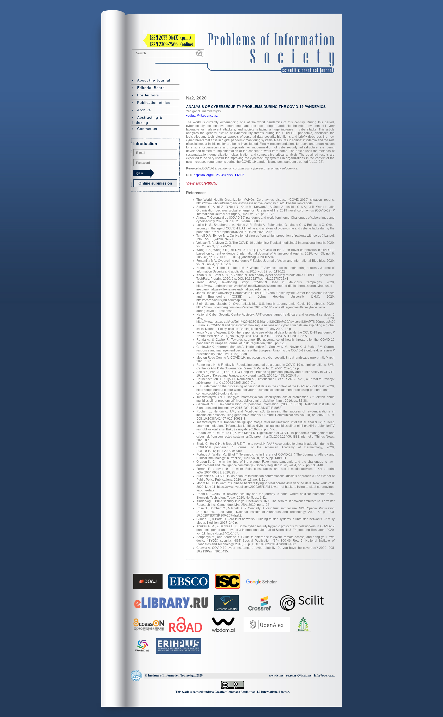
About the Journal (153, 80)
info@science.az (324, 675)
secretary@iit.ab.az (298, 675)
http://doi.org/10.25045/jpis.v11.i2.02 (219, 175)
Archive (144, 110)
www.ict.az (276, 675)
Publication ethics (153, 102)
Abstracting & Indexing (147, 120)
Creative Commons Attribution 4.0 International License (252, 692)
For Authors (148, 95)
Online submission (155, 183)
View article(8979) (201, 183)
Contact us (147, 129)
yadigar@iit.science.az (202, 115)
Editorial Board (151, 88)
